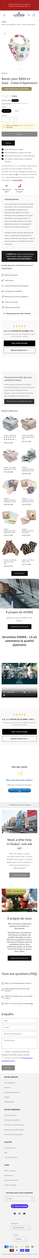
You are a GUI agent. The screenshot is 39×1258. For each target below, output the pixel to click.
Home (4, 22)
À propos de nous (10, 1115)
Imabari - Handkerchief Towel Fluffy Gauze (28, 530)
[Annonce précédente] (4, 5)
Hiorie (5, 73)
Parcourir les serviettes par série (19, 401)
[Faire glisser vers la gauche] (14, 69)
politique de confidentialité (14, 1130)
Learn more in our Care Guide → (19, 258)
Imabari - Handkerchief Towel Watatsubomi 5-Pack (28, 469)
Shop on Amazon (10, 1171)
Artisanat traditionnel (12, 1092)
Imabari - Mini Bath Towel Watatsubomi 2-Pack (28, 437)
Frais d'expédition (6, 103)
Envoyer (8, 1068)
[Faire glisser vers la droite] (24, 69)
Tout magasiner (9, 1083)
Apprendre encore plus (19, 627)
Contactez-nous (9, 1148)
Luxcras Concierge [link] (19, 875)
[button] (4, 15)
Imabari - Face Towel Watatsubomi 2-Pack (10, 468)
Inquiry (8, 143)
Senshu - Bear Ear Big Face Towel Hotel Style (10, 561)
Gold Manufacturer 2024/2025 (16, 89)
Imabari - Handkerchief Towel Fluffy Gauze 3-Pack (10, 530)
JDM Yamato (8, 1175)
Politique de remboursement (14, 1125)
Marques (7, 1087)
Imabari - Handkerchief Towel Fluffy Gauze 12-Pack (10, 499)
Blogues (7, 1097)
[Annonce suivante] (35, 5)
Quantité (4, 115)
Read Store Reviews (20, 343)
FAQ (5, 1153)
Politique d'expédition (12, 1120)
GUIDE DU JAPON (10, 1185)
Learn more (9, 127)
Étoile (18, 111)
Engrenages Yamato (11, 1180)
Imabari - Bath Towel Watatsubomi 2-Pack (10, 436)
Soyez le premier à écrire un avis (19, 790)
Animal (7, 111)
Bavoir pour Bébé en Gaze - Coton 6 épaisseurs (18, 24)
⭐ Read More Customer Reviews (19, 805)
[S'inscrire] (31, 1198)
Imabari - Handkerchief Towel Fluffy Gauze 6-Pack (28, 499)
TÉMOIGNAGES (9, 1102)
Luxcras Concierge (10, 1157)
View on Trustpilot (19, 350)
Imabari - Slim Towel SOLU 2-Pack (28, 560)
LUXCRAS (8, 1254)
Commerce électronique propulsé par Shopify (24, 1254)
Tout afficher (19, 573)
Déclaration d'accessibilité (13, 1134)
